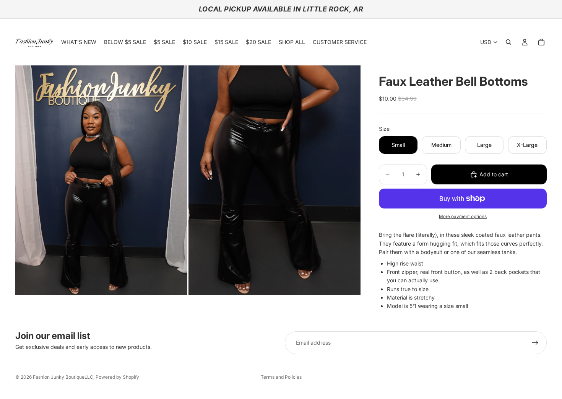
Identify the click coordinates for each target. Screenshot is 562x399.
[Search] (508, 42)
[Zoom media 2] (274, 180)
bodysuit (431, 252)
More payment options (463, 216)
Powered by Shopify (117, 377)
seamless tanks (496, 252)
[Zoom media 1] (101, 180)
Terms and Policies (281, 377)
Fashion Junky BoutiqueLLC (63, 377)
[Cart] (541, 42)
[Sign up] (535, 343)
